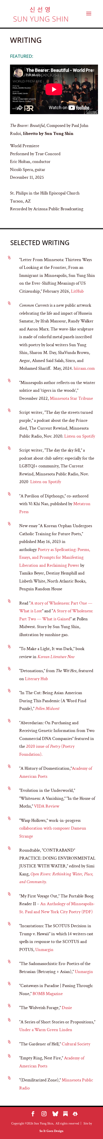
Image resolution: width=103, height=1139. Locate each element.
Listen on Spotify (79, 436)
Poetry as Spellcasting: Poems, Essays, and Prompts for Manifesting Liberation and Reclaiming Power (54, 557)
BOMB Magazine (47, 994)
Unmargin (44, 950)
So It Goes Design (52, 1131)
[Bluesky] (55, 1113)
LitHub (78, 291)
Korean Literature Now (56, 657)
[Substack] (65, 1113)
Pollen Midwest (47, 708)
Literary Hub (36, 679)
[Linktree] (75, 1113)
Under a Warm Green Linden (45, 1030)
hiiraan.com (84, 368)
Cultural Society (76, 1044)
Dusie (67, 1008)
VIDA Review (46, 806)
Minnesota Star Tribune (71, 398)
